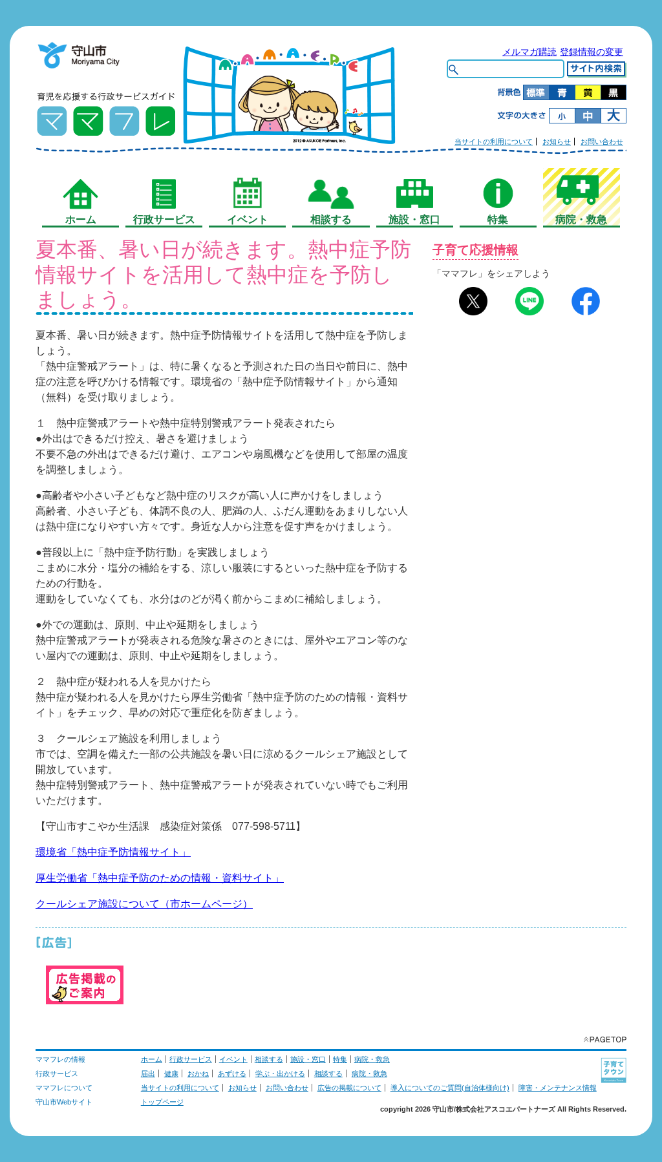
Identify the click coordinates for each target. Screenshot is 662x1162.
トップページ (162, 1102)
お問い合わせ (602, 141)
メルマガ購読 (529, 52)
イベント (233, 1059)
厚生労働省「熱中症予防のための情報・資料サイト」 (160, 877)
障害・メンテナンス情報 (557, 1088)
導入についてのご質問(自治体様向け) (449, 1088)
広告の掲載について (349, 1088)
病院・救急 (372, 1059)
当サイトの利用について (493, 141)
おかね (198, 1073)
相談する (269, 1059)
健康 (171, 1073)
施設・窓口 (308, 1059)
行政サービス (190, 1059)
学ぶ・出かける (280, 1073)
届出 (148, 1073)
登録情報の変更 (591, 52)
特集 (340, 1059)
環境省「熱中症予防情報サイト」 (113, 852)
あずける (232, 1073)
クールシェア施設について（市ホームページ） (144, 903)
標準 (536, 92)
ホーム (151, 1059)
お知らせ (556, 141)
